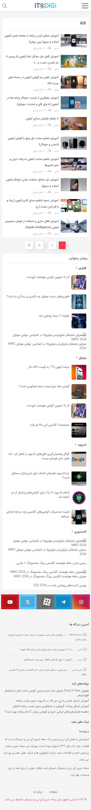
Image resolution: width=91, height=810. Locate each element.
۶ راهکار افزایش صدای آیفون (42, 118)
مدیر (56, 48)
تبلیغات (53, 791)
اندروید (81, 444)
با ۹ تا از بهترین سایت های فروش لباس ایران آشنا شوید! (46, 649)
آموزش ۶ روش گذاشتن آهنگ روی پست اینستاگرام (48, 660)
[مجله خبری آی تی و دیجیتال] (45, 5)
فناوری (82, 268)
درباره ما (38, 791)
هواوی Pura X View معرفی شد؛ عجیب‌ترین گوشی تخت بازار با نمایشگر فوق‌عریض (46, 692)
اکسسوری (79, 531)
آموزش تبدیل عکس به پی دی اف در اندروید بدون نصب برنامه (52, 700)
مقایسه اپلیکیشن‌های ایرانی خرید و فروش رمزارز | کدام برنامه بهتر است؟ (47, 711)
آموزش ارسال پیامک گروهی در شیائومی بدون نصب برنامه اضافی (50, 706)
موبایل (82, 358)
